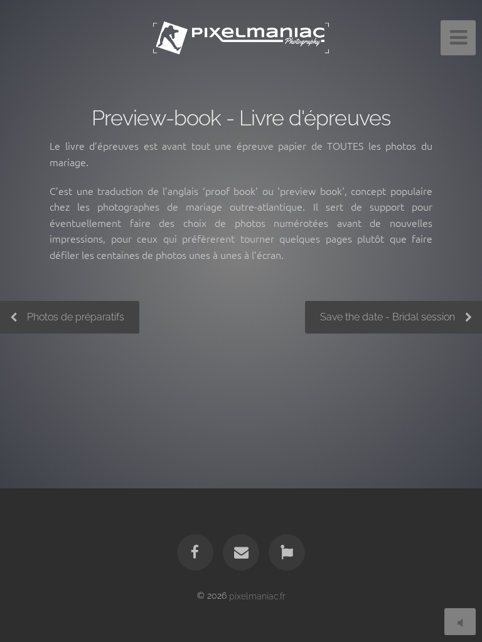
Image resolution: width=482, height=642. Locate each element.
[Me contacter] (241, 552)
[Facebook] (195, 552)
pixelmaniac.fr (257, 595)
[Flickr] (287, 552)
